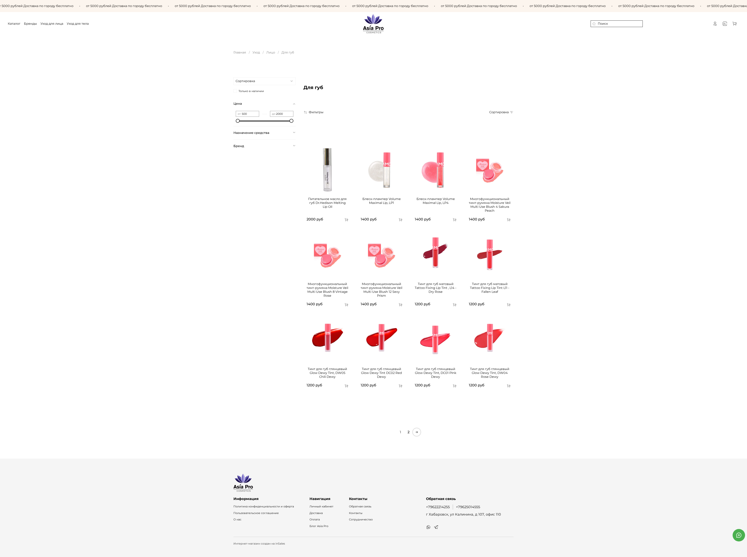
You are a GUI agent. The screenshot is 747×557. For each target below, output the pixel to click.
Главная (239, 52)
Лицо (270, 52)
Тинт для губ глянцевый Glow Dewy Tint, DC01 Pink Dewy (435, 373)
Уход (256, 52)
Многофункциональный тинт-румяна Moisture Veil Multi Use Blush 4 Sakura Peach (489, 204)
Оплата (314, 519)
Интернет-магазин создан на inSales (259, 543)
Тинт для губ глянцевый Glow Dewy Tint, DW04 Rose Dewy (489, 373)
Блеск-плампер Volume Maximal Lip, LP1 (381, 201)
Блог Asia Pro (318, 526)
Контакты (355, 513)
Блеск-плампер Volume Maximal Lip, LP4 (435, 201)
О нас (237, 519)
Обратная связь (360, 506)
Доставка (316, 513)
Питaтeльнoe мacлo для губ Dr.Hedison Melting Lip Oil (327, 203)
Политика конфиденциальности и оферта (263, 506)
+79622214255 (438, 507)
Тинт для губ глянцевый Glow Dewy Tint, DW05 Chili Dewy (327, 373)
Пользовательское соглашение (256, 513)
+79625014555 (468, 507)
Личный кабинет (321, 506)
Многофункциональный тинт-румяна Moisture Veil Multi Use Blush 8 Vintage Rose (327, 289)
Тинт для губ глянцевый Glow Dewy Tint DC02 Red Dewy (381, 373)
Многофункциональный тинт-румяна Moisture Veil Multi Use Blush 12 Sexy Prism (381, 289)
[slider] (238, 121)
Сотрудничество (361, 519)
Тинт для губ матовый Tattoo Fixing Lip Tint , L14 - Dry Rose (435, 288)
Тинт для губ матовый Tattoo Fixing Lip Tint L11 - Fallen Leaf (489, 288)
